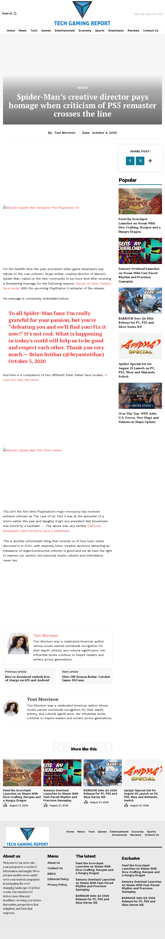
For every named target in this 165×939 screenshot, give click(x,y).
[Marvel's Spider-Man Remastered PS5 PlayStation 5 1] (58, 236)
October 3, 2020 (27, 361)
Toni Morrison (64, 132)
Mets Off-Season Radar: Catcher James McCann (86, 678)
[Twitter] (140, 161)
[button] (9, 13)
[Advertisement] (58, 175)
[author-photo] (6, 805)
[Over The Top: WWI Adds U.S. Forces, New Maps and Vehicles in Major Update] (140, 396)
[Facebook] (130, 161)
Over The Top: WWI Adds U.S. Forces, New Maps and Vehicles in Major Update (139, 417)
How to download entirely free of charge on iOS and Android (27, 678)
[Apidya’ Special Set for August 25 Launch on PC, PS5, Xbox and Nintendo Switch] (140, 346)
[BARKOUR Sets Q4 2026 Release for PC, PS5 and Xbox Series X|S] (140, 301)
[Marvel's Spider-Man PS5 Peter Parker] (58, 478)
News (82, 87)
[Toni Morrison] (13, 708)
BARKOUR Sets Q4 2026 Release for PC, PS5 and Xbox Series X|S (136, 322)
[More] (150, 161)
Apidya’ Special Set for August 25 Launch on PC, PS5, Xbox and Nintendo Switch (137, 370)
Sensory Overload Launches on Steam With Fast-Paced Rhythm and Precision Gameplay (139, 275)
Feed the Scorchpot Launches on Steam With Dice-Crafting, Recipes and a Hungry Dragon (139, 225)
